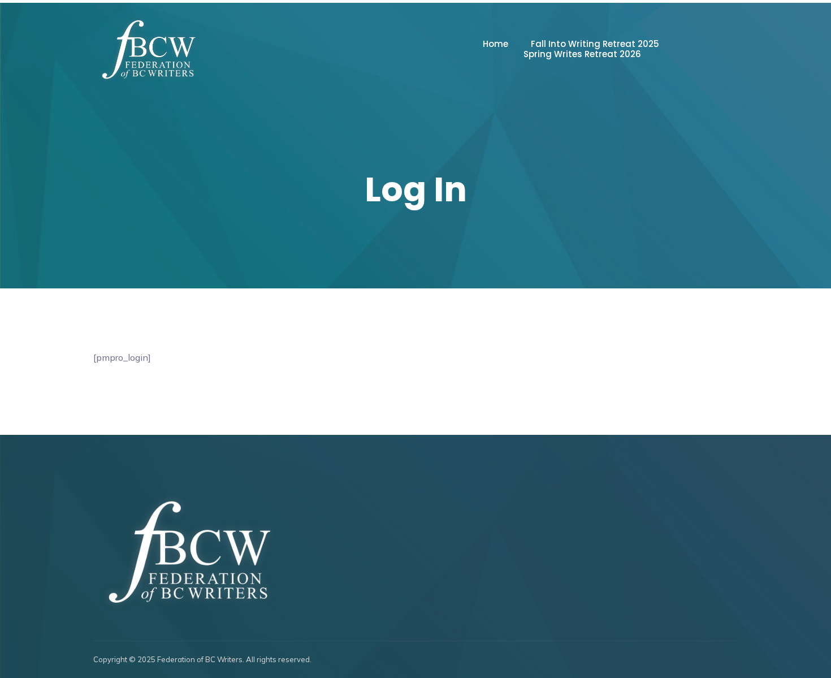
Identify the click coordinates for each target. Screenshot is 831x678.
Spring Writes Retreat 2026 (582, 54)
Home (495, 44)
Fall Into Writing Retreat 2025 (595, 44)
